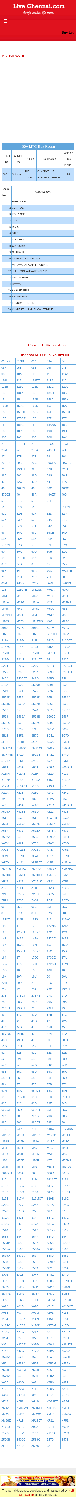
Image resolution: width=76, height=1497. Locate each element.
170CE (51, 957)
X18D (35, 786)
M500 (50, 608)
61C (34, 1097)
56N (34, 539)
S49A (4, 684)
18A (33, 424)
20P (19, 982)
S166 (34, 1192)
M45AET (52, 1147)
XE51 (20, 1401)
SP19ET (36, 754)
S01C (35, 627)
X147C (35, 1319)
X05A (20, 767)
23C (49, 989)
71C (19, 577)
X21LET (67, 1331)
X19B (50, 786)
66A (33, 570)
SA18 (20, 1274)
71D (34, 577)
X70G (65, 843)
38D (34, 475)
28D (34, 1002)
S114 (34, 1179)
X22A (4, 792)
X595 (34, 837)
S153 (34, 646)
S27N (5, 672)
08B (3, 374)
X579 (65, 830)
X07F (20, 1312)
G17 (19, 1128)
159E (50, 405)
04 (63, 361)
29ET (50, 1008)
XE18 (4, 1401)
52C (34, 1052)
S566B (51, 1249)
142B (20, 938)
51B (19, 500)
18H (49, 970)
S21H (20, 659)
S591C (5, 722)
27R (19, 456)
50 (48, 1040)
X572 (20, 830)
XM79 (65, 875)
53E (49, 1059)
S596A (66, 722)
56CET (51, 532)
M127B (51, 1135)
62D (34, 1103)
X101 (50, 1312)
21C (49, 982)
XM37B (51, 868)
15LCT (66, 412)
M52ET (21, 615)
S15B (4, 1192)
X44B (4, 1350)
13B (64, 393)
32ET (65, 469)
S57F (34, 1255)
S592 (20, 722)
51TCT (66, 507)
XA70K (21, 1395)
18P (19, 431)
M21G (21, 602)
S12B (4, 1185)
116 (49, 919)
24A (64, 450)
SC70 (65, 735)
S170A (66, 1192)
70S (64, 1116)
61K (33, 558)
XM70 (50, 1414)
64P (33, 564)
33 (3, 1014)
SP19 (20, 754)
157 (3, 944)
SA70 (65, 1274)
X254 (4, 1338)
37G (64, 1014)
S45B (50, 678)
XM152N (22, 1407)
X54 (49, 1357)
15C (49, 951)
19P (19, 976)
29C (34, 462)
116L (4, 380)
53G (64, 1059)
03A (49, 361)
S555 (20, 1243)
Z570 (50, 1439)
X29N (20, 799)
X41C (35, 805)
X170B (21, 1325)
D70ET (51, 583)
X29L (4, 799)
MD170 (66, 1166)
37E (49, 1014)
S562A (21, 703)
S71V (50, 729)
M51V (50, 1154)
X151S (66, 1319)
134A (20, 393)
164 (3, 957)
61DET (66, 1097)
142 (3, 938)
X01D (50, 1306)
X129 (65, 773)
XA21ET (22, 849)
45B (49, 1027)
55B (3, 1071)
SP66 (20, 1300)
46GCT (66, 488)
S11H (34, 640)
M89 (34, 1166)
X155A (35, 780)
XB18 (34, 1395)
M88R (20, 1166)
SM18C (21, 748)
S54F (65, 1236)
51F (64, 500)
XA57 (4, 1395)
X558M (21, 1369)
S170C (5, 653)
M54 (34, 615)
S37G (65, 1217)
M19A (35, 1141)
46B (33, 488)
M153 (50, 596)
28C (19, 1002)
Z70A (20, 900)
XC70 (20, 856)
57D (19, 545)
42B (3, 481)
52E (64, 1052)
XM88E (6, 1420)
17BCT (21, 418)
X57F (20, 1376)
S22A (65, 659)
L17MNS (67, 1128)
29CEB (66, 462)
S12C (20, 1185)
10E (33, 374)
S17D (65, 653)
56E (19, 1078)
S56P (4, 710)
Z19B (34, 1433)
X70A (34, 843)
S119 (65, 1179)
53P (19, 520)
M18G (5, 1141)
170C (34, 957)
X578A (51, 830)
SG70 (50, 741)
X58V (50, 1376)
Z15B (65, 887)
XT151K (36, 881)
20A (64, 976)
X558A (51, 824)
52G (4, 513)
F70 (3, 1128)
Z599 (4, 900)
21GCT (51, 443)
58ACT (35, 1090)
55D (34, 1071)
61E (3, 558)
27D (64, 995)
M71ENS (37, 621)
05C (34, 906)
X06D (50, 767)
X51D (35, 811)
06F (49, 367)
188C (20, 424)
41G (34, 1021)
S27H (35, 1211)
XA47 (50, 849)
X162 (50, 780)
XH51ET (36, 862)
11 (48, 374)
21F (33, 443)
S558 (50, 1243)
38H (64, 475)
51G (4, 1046)
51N (4, 507)
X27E (20, 1338)
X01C (35, 1306)
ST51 (20, 761)
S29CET (67, 672)
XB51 (50, 1395)
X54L (34, 818)
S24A (50, 1204)
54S (19, 526)
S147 (50, 1185)
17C (34, 418)
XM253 (21, 868)
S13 (33, 1185)
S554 (50, 697)
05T (33, 367)
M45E (65, 1147)
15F (3, 412)
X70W (20, 1388)
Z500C (21, 1439)
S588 (4, 1262)
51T (49, 507)
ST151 (51, 1300)
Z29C (35, 894)
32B (49, 469)
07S (49, 913)
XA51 (65, 849)
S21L (50, 659)
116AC (66, 919)
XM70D (21, 875)
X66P (20, 843)
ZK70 (20, 1445)
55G (49, 1071)
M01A (50, 589)
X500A (66, 1350)
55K (64, 1071)
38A (3, 475)
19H (64, 431)
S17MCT (37, 1198)
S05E (34, 1173)
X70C (50, 843)
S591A (51, 1262)
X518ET (22, 811)
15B (3, 951)
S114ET (52, 1179)
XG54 (65, 1401)
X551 (4, 1363)
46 (3, 488)
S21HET (36, 659)
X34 (64, 799)
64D (19, 564)
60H (49, 551)
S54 (19, 1236)
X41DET (67, 805)
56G (64, 1078)
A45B (20, 583)
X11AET (22, 773)
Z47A (50, 894)
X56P (4, 830)
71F (49, 577)
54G (34, 1065)
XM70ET (37, 875)
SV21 (50, 761)
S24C (65, 1204)
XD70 (65, 856)
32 (33, 469)
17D (49, 418)
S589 (20, 1262)
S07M (65, 634)
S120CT (67, 640)
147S (65, 938)
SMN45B (7, 754)
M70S (5, 621)
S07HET (52, 634)
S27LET (67, 1211)
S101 (4, 1179)
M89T (50, 1166)
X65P (65, 1382)
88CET (35, 1122)
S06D (50, 1173)
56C (34, 532)
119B (50, 380)
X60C (65, 837)
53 (33, 1059)
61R (49, 558)
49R (34, 1040)
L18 (3, 589)
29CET (5, 1008)
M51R (35, 1154)
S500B (35, 684)
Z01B (20, 1426)
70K (3, 1116)
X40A (20, 805)
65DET (35, 1109)
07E (3, 913)
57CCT (6, 545)
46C (49, 488)
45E (64, 1027)
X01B (20, 1306)
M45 (34, 1147)
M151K (36, 596)
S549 (50, 1236)
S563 (50, 703)
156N (65, 399)
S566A (35, 1249)
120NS (51, 925)
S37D (50, 1217)
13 (3, 393)
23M (4, 450)
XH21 (20, 862)
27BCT (21, 995)
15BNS (35, 951)
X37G (35, 1344)
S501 (50, 684)
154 (19, 399)
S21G (5, 659)
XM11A (66, 862)
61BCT (21, 1097)
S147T (21, 646)
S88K (65, 729)
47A (49, 1033)
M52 (64, 1154)
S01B (20, 627)
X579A (5, 1376)
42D (34, 481)
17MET (66, 963)
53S (33, 520)
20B (3, 437)
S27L (50, 1211)
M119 (20, 1135)
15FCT (21, 412)
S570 (34, 710)
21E (3, 443)
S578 (50, 710)
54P (3, 526)
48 (18, 494)
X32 (33, 799)
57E (33, 545)
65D (19, 1109)
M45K (5, 608)
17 (18, 957)
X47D (35, 1350)
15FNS (35, 412)
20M (4, 982)
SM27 (50, 748)
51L (49, 1046)
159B (4, 405)
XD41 (35, 856)
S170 (50, 1192)
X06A (34, 767)
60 (3, 551)
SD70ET (67, 1281)
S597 (20, 1268)
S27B (50, 665)
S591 (34, 1262)
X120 (50, 773)
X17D (65, 1325)
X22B (20, 792)
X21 (49, 1331)
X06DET (67, 767)
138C (50, 393)
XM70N (51, 875)
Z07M (65, 1426)
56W (4, 1084)
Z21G (65, 1433)
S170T (51, 653)
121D (34, 386)
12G (64, 932)
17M (34, 963)
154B (34, 399)
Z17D (5, 1433)
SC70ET (6, 1281)
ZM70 (35, 1445)
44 (48, 481)
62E (49, 1103)
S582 (65, 1255)
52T (19, 1059)
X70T (4, 1388)
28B (3, 1002)
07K (33, 913)
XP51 (65, 1420)
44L (33, 1027)
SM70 (50, 1293)
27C (49, 995)
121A (65, 925)
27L (3, 456)
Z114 (20, 887)
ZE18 (4, 1445)
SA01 (4, 1274)
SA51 (50, 1274)
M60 (4, 1160)
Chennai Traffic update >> (47, 344)
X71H (35, 1388)
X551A (21, 1363)
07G (19, 913)
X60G (20, 1382)
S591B (66, 1262)
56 (3, 532)
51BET (35, 500)
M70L (50, 1160)
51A (3, 500)
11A (64, 380)
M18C (65, 596)
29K (64, 1008)
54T (33, 526)
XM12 (5, 1407)
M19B (50, 1141)
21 (33, 982)
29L (3, 469)
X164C (5, 1325)
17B (3, 418)
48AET (51, 494)
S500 (20, 684)
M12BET (67, 1135)
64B (64, 1103)
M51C (5, 1154)
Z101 (4, 887)
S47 (19, 1224)
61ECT (21, 558)
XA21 (4, 849)
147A (34, 938)
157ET (35, 944)
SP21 (50, 754)
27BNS (35, 995)
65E (49, 1109)
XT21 (50, 881)
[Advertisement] (38, 96)
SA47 (34, 1274)
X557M (36, 824)
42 (48, 1021)
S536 (65, 691)
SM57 (35, 1293)
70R (49, 1116)
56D (64, 532)
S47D (65, 1224)
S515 (20, 1230)
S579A (5, 1255)
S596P (5, 1268)
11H (19, 925)
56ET (34, 1078)
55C (19, 1071)
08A (64, 913)
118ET (35, 380)
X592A (5, 837)
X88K (50, 1388)
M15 (19, 596)
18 (3, 424)
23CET (66, 989)
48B (64, 494)
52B (19, 1052)
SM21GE (37, 748)
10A (19, 374)
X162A (66, 780)
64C (4, 564)
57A (33, 1084)
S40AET (22, 678)
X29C (65, 1338)
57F (49, 545)
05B (19, 906)
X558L (5, 1369)
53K (3, 520)
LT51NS (36, 589)
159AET (67, 944)
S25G (20, 665)
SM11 (35, 1287)
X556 (4, 824)
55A (64, 526)
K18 (33, 1128)
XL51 (50, 862)
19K (3, 976)
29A (49, 1002)
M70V (20, 621)
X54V (65, 818)
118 (19, 380)
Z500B (5, 1439)
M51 (64, 608)
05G (64, 906)
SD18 (20, 1281)
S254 (4, 665)
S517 (34, 1230)
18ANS (51, 424)
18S (33, 431)
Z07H (50, 1426)
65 (48, 564)
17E (64, 418)
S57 (19, 710)
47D (64, 1033)
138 (33, 393)
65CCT (6, 1109)
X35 (3, 1344)
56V (64, 539)
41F (19, 1021)
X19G (5, 1331)
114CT (5, 919)
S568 (65, 1249)
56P (49, 539)
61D (49, 1097)
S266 (34, 665)
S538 (4, 1236)
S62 (49, 1268)
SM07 (20, 1287)
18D (4, 970)
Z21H (5, 894)
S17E (4, 1198)
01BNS (5, 361)
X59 (64, 1376)
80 (63, 577)
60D (34, 551)
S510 (4, 1230)
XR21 (5, 881)
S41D (35, 678)
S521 (20, 691)
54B (64, 520)
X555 (34, 1363)
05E (49, 906)
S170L (21, 653)
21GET (66, 443)
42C (19, 481)
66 (18, 570)
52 (3, 1052)
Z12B (50, 887)
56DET (5, 1078)
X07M (35, 1312)
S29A (34, 672)
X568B (66, 1369)
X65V (4, 843)
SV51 (65, 761)
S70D (5, 729)
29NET (21, 469)
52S (3, 1059)
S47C (50, 1224)
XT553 (5, 1426)
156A (50, 399)
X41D (50, 805)
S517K (51, 1230)
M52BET (7, 615)
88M (4, 583)
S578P (66, 710)
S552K (5, 697)
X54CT (66, 1357)
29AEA (66, 1002)
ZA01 (34, 900)
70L (19, 1116)
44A (64, 481)
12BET (21, 932)
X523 (65, 811)
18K (64, 970)
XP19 (20, 1420)
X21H (35, 1331)
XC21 (5, 856)
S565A (5, 1249)
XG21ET (52, 1401)
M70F (35, 1160)
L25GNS (22, 589)
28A (64, 456)
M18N (20, 1141)
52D (49, 1052)
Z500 (65, 894)
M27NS (66, 602)
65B (64, 564)
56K (3, 539)
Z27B (20, 894)
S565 (65, 703)
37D (34, 1014)
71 (3, 577)
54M (64, 1065)
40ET (4, 1021)
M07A (65, 589)
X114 (65, 1312)
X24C (65, 792)
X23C (35, 792)
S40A (4, 678)
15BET (21, 951)
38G (49, 475)
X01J (4, 767)
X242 (50, 792)
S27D (20, 1211)
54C (4, 1065)
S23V (20, 1204)
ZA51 (50, 900)
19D (49, 431)
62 (63, 558)
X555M (51, 1363)
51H (19, 1046)
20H (49, 437)
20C (19, 437)
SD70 (35, 1281)
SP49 (65, 754)
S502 (65, 684)
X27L (50, 1338)
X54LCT (52, 818)
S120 (50, 640)
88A (3, 1122)
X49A (50, 1350)
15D (64, 951)
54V (49, 526)
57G (64, 545)
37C (19, 1014)
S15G (20, 1192)
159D (34, 405)
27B (3, 995)
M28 (4, 1147)
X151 (50, 1319)
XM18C (51, 1407)
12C (49, 932)
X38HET (67, 1344)
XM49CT (37, 1414)
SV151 (35, 761)
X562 (50, 1369)
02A (33, 361)
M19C (65, 1141)
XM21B (6, 868)
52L (49, 513)
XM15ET (37, 1407)
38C (19, 475)
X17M (5, 786)
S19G (65, 1198)
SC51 (50, 735)
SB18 (4, 735)
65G (64, 1109)
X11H (34, 773)
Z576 (65, 1439)
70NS (35, 1116)
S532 (50, 691)
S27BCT (67, 665)
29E (33, 1008)
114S (34, 919)
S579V (21, 1255)
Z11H (34, 887)
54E (19, 1065)
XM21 (65, 1407)
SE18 (4, 741)
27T (33, 456)
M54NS (51, 615)
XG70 (5, 862)
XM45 (5, 1414)
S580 (50, 1255)
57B (49, 1084)
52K (33, 513)
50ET (65, 1040)
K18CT (51, 1128)
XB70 (65, 1395)
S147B (66, 1185)
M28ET (21, 1147)
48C (4, 1040)
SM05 (5, 1287)
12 (33, 925)
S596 (50, 722)
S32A (4, 1217)
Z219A (51, 1433)
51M (64, 1046)
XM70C (6, 875)
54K (49, 1065)
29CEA (51, 462)
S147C (5, 646)
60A (19, 551)
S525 (34, 691)
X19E (65, 786)
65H (4, 570)
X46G (20, 1350)
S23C (5, 1204)
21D (64, 982)
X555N (66, 1363)
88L (64, 1122)
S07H (35, 634)
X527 (20, 1357)
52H (19, 513)
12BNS (35, 932)
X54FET (22, 818)
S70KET (22, 729)
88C (19, 1122)
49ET (20, 1040)
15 (3, 399)
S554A (66, 697)
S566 (20, 1249)
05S (19, 367)
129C (65, 386)
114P (20, 919)
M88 (49, 621)
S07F (20, 634)
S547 (34, 1236)
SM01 (65, 741)
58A (19, 1090)
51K (33, 1046)
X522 (50, 811)
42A (64, 1021)
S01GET (6, 1173)
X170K (35, 1325)
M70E (20, 1160)
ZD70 (65, 900)
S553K (35, 697)
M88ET (6, 1166)
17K (19, 963)
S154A (51, 646)
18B (64, 424)
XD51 (50, 856)
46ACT (21, 488)
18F (33, 970)
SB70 (34, 735)
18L (3, 431)
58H (64, 1090)
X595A (51, 837)
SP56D (5, 1300)
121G (50, 386)
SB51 (20, 735)
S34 (33, 1217)
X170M (51, 1325)
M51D (20, 1154)
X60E (4, 1382)
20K (64, 437)
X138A (21, 1319)
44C (4, 1027)
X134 (4, 1319)
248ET (51, 450)
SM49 (20, 1293)
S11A (4, 640)
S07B (65, 1173)
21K (3, 989)
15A (64, 405)
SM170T (6, 748)
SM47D (6, 1293)
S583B (35, 716)
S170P (35, 653)
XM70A (66, 1414)
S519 (4, 691)
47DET (5, 494)
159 (49, 944)
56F (49, 1078)
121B (4, 386)
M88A (65, 621)
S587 (65, 716)
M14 (4, 596)
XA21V (35, 849)
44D (19, 1027)
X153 (20, 780)
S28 (19, 672)
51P (33, 507)
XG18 (35, 1401)
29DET (21, 1008)
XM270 (36, 868)
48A (33, 494)
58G (49, 1090)
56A (19, 532)
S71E (34, 729)
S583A (21, 716)
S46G (5, 1224)
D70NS (66, 583)
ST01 (34, 1300)
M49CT (36, 608)
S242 (34, 1204)
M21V (35, 602)
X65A (50, 1382)
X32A (50, 799)
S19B (50, 1198)
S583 (4, 716)
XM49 (20, 1414)
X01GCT (67, 1306)
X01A (4, 1306)
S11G (20, 640)
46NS (20, 1033)
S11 (19, 1179)
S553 (20, 697)
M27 (49, 602)
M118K (5, 1135)
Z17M (20, 1433)
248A (34, 450)
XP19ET (36, 1420)
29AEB (5, 462)
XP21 (50, 1420)
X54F (4, 818)
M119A (35, 1135)
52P (64, 513)
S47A (34, 1224)
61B (3, 1097)
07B (64, 367)
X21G (20, 1331)
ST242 (5, 761)
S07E (4, 634)
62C (19, 1103)
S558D (5, 703)
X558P (35, 1369)
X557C (21, 824)
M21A (5, 602)
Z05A (34, 1426)
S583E (51, 716)
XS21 (20, 881)
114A (65, 374)
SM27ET (67, 748)
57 (18, 1084)
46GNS (6, 1033)
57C (64, 1084)
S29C (50, 672)
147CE (51, 938)
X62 (33, 1382)
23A (33, 989)
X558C (66, 824)
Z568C (35, 1439)
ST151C (67, 1300)
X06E (4, 1312)
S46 (64, 678)
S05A (20, 1173)
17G (4, 963)
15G (49, 412)
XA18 (65, 1388)
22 (18, 989)
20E (33, 437)
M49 (19, 608)
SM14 (50, 1287)
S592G (35, 722)
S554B (5, 1243)
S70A (65, 1268)
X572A (35, 830)
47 (33, 1033)
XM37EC (67, 868)
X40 (3, 805)
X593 (20, 837)
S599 (34, 1268)
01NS (20, 361)
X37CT (21, 1344)
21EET (21, 443)
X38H (50, 1344)
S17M (20, 1198)
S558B (66, 1243)
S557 (34, 1243)
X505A (5, 811)
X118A (5, 773)
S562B (35, 703)
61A (64, 551)
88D (49, 1122)
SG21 (35, 741)
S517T (66, 1230)
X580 (34, 1376)
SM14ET (67, 1287)
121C (20, 386)
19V (33, 976)
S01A (4, 627)
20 (48, 976)
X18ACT (22, 786)
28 (48, 456)
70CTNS (67, 570)
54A (49, 520)
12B (3, 932)
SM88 (65, 1293)
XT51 (65, 881)
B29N (35, 583)
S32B (20, 1217)
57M (4, 1090)
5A (48, 1445)
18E (19, 970)
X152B (5, 780)
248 (19, 450)
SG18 (20, 741)
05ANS (5, 906)
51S (19, 507)
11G (4, 925)
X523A (5, 1357)
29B (19, 462)
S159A (66, 646)
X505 (50, 1281)
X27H (35, 1338)
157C (20, 944)
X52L (34, 1357)
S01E (50, 627)
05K (3, 367)
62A (3, 1103)
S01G (65, 627)
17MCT (51, 963)
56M (19, 539)
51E (49, 500)
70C (49, 570)
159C (20, 405)
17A (64, 957)
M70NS (66, 1160)
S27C (5, 1211)
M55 (64, 615)
